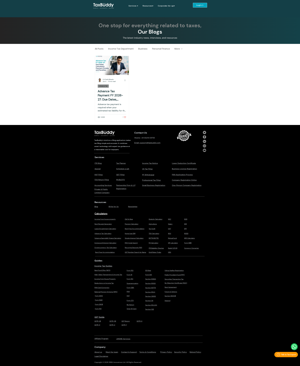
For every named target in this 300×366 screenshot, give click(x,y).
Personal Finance (161, 49)
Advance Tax (103, 86)
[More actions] (125, 80)
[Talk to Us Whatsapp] (294, 346)
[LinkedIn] (204, 141)
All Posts (99, 49)
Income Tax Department (121, 49)
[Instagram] (204, 146)
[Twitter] (204, 132)
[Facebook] (204, 137)
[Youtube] (204, 150)
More (177, 49)
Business (142, 49)
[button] (133, 6)
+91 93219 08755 (148, 138)
